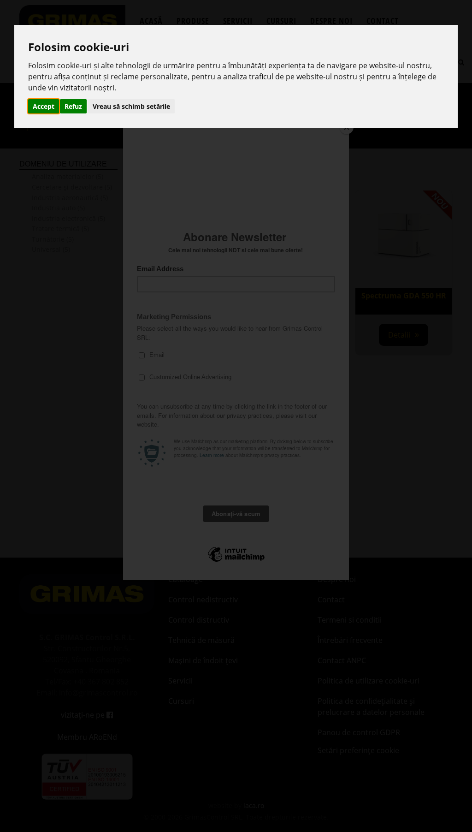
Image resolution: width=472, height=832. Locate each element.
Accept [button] (43, 106)
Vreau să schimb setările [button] (131, 106)
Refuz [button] (73, 106)
